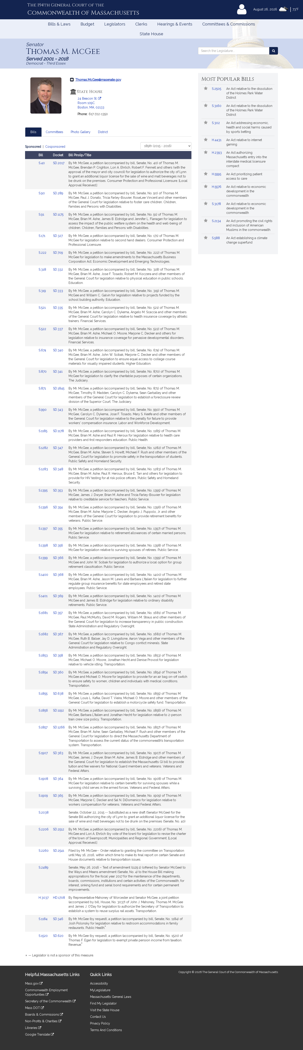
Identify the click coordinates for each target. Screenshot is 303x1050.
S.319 (43, 291)
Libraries (31, 1028)
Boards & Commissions (42, 1014)
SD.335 (58, 307)
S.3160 (217, 106)
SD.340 (58, 350)
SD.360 (58, 672)
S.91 (42, 214)
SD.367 (58, 634)
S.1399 (44, 558)
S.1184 (43, 919)
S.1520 (44, 936)
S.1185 (43, 431)
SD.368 (58, 574)
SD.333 (58, 291)
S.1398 (44, 545)
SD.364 (58, 779)
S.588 (216, 238)
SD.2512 (58, 829)
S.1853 (44, 655)
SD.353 (58, 490)
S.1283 (44, 469)
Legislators (114, 24)
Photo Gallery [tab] (81, 132)
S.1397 (43, 528)
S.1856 (44, 710)
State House (151, 33)
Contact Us (98, 1017)
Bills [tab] (33, 132)
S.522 (43, 329)
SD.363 (58, 753)
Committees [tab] (54, 132)
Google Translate (38, 1034)
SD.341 (58, 371)
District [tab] (103, 132)
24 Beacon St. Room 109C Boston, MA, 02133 (91, 103)
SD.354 (58, 507)
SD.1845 (58, 388)
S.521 (43, 307)
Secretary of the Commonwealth (49, 1001)
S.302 (216, 123)
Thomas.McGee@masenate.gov (98, 79)
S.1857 (43, 727)
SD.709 (58, 252)
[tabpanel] (108, 551)
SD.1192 (58, 710)
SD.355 (58, 528)
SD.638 (58, 693)
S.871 (43, 388)
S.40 (42, 163)
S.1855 (43, 693)
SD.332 (58, 269)
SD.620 (58, 936)
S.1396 (44, 507)
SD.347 (58, 448)
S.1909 (44, 795)
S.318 (43, 269)
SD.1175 (58, 214)
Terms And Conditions (106, 1030)
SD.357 (58, 613)
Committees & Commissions (228, 24)
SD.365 (58, 795)
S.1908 (44, 779)
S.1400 (44, 574)
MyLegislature (100, 990)
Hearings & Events (174, 24)
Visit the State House (104, 1010)
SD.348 (58, 469)
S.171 (42, 236)
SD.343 (58, 409)
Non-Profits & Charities (41, 1021)
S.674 (43, 350)
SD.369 (58, 596)
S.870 (43, 371)
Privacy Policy (100, 1023)
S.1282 (44, 448)
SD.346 (58, 919)
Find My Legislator (103, 1003)
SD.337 (58, 329)
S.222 (43, 252)
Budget (87, 24)
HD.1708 (59, 897)
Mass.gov (32, 983)
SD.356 (58, 545)
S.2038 (44, 812)
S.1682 (44, 634)
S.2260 (44, 850)
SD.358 (58, 655)
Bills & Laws (59, 24)
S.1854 (44, 672)
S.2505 (217, 88)
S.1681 (44, 613)
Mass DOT (33, 1008)
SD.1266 (59, 727)
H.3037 (44, 897)
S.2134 (217, 221)
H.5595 (217, 174)
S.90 (42, 193)
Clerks (141, 24)
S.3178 (217, 204)
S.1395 (43, 490)
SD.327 (58, 236)
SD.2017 (58, 163)
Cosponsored (55, 146)
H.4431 (217, 140)
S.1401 (43, 596)
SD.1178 (58, 431)
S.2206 (44, 829)
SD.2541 (58, 850)
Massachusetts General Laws (110, 997)
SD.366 (58, 558)
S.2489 (44, 867)
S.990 (43, 409)
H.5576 (217, 187)
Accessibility (99, 983)
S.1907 (44, 753)
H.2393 (217, 152)
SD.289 (58, 193)
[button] (205, 88)
